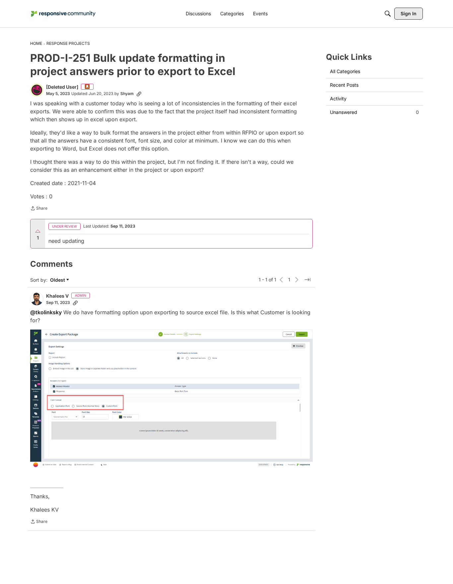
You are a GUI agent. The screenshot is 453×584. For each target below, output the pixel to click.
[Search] (388, 14)
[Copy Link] (139, 94)
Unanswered (374, 112)
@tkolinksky (46, 312)
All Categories (345, 71)
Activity (338, 98)
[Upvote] (38, 231)
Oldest (58, 280)
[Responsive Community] (63, 14)
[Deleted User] (62, 87)
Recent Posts (344, 85)
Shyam (127, 93)
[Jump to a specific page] (307, 279)
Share (38, 209)
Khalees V (57, 296)
